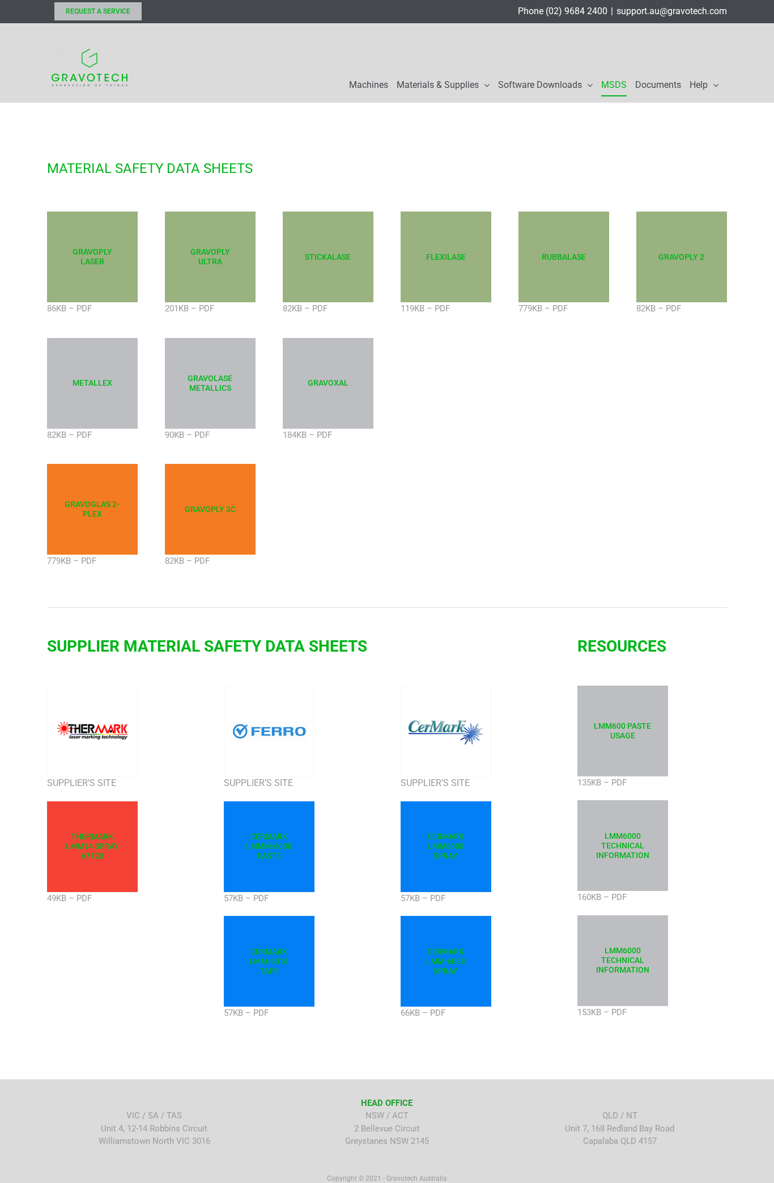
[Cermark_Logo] (446, 690)
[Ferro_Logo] (269, 690)
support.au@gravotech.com (671, 11)
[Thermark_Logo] (92, 690)
